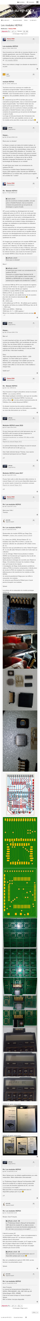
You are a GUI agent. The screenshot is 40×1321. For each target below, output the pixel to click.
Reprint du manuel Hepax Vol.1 (12, 485)
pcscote (8, 520)
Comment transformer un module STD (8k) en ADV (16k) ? (18, 438)
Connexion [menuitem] (31, 2)
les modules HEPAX (11, 60)
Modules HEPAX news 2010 (13, 425)
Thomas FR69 (12, 28)
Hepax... (6, 135)
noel (7, 74)
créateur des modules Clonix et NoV (20, 535)
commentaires (7, 1187)
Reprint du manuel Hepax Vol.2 (12, 441)
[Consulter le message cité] (19, 1221)
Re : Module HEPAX (10, 191)
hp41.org (22, 447)
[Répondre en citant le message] (33, 39)
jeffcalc (10, 127)
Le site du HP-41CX (18, 11)
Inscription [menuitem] (22, 2)
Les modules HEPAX (11, 25)
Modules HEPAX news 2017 (13, 473)
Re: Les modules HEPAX (12, 504)
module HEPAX (8, 82)
